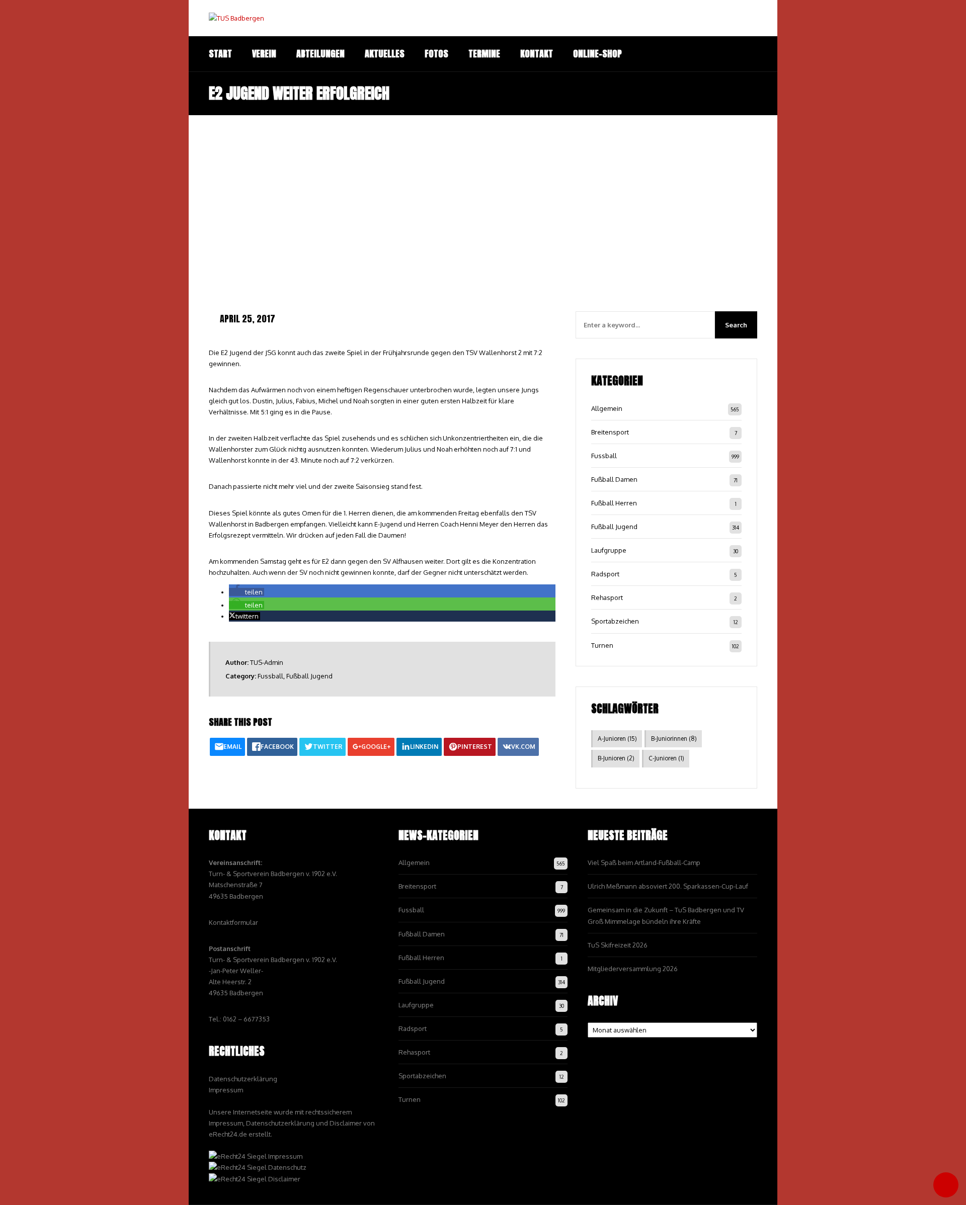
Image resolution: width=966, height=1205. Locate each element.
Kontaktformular (233, 922)
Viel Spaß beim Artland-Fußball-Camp (644, 862)
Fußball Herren (614, 503)
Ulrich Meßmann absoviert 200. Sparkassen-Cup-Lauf (668, 886)
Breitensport (610, 432)
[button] (246, 592)
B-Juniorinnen (674, 738)
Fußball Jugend (309, 676)
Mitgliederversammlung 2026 (633, 969)
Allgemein (606, 408)
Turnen (602, 645)
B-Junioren (616, 758)
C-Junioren (666, 758)
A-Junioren (617, 738)
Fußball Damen (614, 479)
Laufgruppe (608, 550)
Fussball (270, 676)
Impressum (226, 1090)
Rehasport (607, 597)
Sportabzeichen (615, 621)
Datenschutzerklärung (243, 1079)
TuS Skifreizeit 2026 (618, 945)
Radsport (605, 574)
